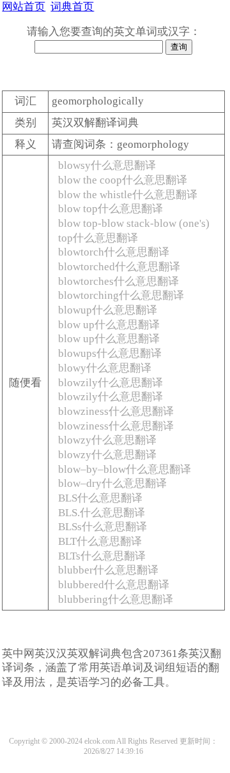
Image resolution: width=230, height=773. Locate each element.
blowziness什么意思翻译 (116, 411)
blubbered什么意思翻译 (113, 585)
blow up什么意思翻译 (109, 325)
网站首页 (23, 7)
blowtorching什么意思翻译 (121, 295)
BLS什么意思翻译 (100, 498)
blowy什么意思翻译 (104, 368)
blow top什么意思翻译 (110, 209)
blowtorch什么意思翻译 (113, 252)
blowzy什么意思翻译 (107, 440)
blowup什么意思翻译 (107, 310)
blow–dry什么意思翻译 (112, 483)
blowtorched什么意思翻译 (119, 267)
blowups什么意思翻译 (110, 353)
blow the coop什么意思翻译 (122, 180)
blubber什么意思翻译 (108, 570)
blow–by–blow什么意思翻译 (124, 469)
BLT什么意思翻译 (100, 541)
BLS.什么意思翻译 (101, 513)
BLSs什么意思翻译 (102, 527)
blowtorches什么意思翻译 (118, 281)
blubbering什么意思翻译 (115, 599)
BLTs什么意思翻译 (102, 556)
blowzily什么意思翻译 (110, 383)
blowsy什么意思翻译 (107, 165)
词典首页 (72, 7)
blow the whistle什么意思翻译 (127, 195)
